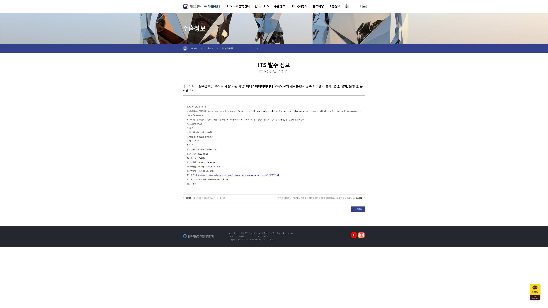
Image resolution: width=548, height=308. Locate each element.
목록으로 (358, 209)
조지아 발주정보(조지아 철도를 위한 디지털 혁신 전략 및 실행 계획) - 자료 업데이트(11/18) (316, 198)
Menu (363, 6)
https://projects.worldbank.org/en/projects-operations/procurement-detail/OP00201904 (237, 175)
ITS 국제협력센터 (201, 6)
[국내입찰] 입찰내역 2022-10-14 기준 (209, 198)
